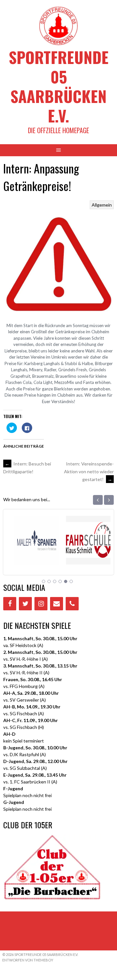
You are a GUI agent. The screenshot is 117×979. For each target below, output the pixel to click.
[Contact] (56, 603)
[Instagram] (40, 603)
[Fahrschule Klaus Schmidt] (84, 556)
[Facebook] (9, 603)
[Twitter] (25, 603)
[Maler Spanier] (32, 556)
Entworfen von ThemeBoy (27, 960)
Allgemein (102, 205)
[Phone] (72, 603)
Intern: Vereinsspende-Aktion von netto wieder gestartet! (89, 471)
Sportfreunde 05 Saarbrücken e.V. (59, 86)
